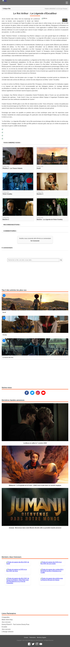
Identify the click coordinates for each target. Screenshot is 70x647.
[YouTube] (43, 393)
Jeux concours (6, 622)
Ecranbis (4, 627)
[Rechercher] (61, 260)
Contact (26, 637)
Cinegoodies (5, 617)
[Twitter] (32, 393)
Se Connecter (35, 241)
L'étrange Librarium (7, 631)
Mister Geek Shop (7, 619)
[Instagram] (38, 393)
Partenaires (32, 637)
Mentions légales (41, 637)
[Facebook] (27, 393)
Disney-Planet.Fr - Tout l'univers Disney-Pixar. (15, 624)
